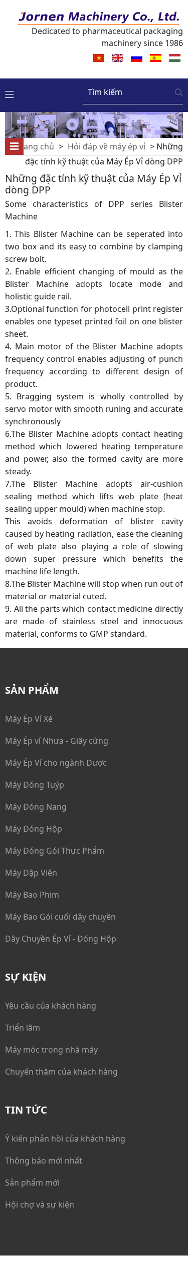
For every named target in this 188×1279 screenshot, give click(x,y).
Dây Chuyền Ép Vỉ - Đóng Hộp (60, 938)
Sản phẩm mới (32, 1182)
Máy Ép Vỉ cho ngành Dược (56, 762)
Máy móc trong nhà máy (51, 1049)
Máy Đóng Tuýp (34, 784)
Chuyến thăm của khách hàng (61, 1071)
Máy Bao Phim (32, 894)
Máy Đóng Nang (36, 806)
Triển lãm (22, 1027)
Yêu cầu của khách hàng (50, 1005)
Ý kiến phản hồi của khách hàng (65, 1138)
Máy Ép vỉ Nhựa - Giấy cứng (56, 740)
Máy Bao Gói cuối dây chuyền (60, 916)
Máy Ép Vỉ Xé (29, 718)
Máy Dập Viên (31, 872)
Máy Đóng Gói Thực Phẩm (54, 850)
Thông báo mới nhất (43, 1160)
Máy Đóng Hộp (33, 828)
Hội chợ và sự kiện (39, 1204)
